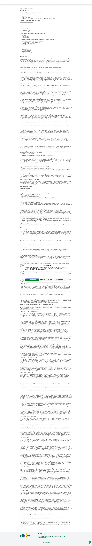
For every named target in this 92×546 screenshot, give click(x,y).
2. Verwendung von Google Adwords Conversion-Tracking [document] (29, 357)
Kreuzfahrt (48, 2)
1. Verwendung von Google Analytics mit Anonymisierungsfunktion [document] (30, 311)
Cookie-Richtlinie (27, 276)
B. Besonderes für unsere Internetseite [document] (26, 22)
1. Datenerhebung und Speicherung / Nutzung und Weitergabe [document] (30, 70)
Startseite (32, 2)
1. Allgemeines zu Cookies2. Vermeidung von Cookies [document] (26, 31)
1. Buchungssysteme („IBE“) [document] (24, 190)
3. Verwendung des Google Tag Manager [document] (26, 372)
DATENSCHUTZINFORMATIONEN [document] (26, 8)
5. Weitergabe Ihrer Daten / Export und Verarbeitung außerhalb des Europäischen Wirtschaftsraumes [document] (36, 155)
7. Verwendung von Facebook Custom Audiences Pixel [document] (28, 425)
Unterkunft (43, 2)
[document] (24, 10)
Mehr (52, 2)
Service (56, 536)
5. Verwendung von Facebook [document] (24, 388)
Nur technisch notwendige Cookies (46, 279)
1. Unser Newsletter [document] (23, 247)
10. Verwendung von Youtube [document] (25, 490)
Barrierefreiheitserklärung (42, 537)
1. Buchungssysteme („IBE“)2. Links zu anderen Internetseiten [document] (27, 26)
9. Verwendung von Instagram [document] (25, 466)
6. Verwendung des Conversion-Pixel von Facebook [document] (28, 416)
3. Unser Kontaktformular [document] (24, 296)
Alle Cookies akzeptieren (32, 279)
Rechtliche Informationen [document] (44, 534)
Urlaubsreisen (37, 2)
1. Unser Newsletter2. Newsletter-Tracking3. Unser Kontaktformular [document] (26, 36)
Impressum (40, 536)
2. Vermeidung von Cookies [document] (24, 238)
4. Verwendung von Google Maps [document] (25, 381)
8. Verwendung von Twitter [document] (24, 437)
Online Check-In (51, 536)
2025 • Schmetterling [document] (46, 542)
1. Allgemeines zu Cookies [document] (24, 229)
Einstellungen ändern (59, 279)
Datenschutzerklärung (45, 536)
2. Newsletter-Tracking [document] (23, 283)
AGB (58, 536)
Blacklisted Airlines (62, 536)
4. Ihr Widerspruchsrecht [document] (24, 144)
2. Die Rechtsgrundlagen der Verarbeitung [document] (27, 83)
